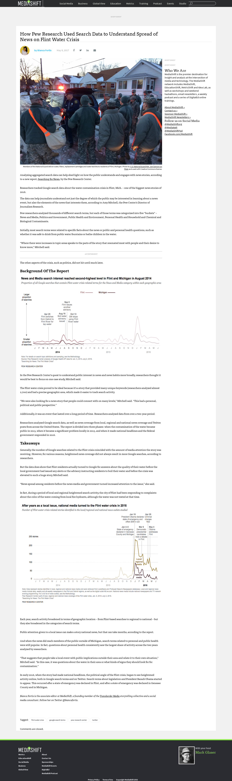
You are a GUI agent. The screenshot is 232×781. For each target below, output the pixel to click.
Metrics (130, 3)
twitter (95, 720)
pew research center (79, 720)
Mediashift (29, 3)
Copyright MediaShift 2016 (127, 779)
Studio (182, 3)
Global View (99, 3)
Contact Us (46, 758)
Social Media (66, 3)
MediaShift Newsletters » (178, 117)
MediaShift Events (49, 766)
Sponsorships (47, 762)
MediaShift (30, 749)
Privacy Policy (93, 779)
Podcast (157, 3)
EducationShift (24, 758)
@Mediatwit (171, 127)
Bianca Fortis (44, 50)
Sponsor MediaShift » (176, 114)
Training (143, 3)
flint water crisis (37, 720)
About (44, 754)
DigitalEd (45, 769)
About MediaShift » (175, 107)
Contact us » (171, 110)
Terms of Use (108, 779)
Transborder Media (110, 696)
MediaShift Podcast (50, 773)
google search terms (57, 720)
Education (115, 3)
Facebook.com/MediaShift (179, 134)
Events (170, 3)
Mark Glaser (205, 752)
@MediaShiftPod (174, 130)
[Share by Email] (92, 50)
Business (83, 3)
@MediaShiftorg (173, 124)
